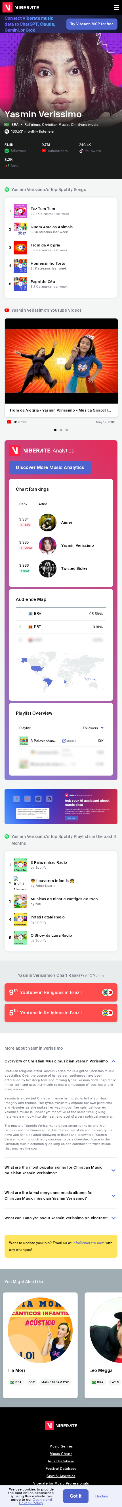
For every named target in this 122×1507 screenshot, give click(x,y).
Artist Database (61, 1461)
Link (64, 741)
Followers (90, 728)
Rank (23, 504)
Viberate (20, 7)
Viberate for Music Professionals (61, 1483)
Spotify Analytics (61, 1476)
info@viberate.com (89, 1243)
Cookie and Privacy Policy (35, 1501)
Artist (43, 504)
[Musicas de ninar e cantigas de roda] (20, 901)
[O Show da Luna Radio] (20, 938)
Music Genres (61, 1446)
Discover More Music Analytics (50, 467)
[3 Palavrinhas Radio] (20, 865)
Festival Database (61, 1468)
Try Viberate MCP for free (92, 24)
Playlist (25, 728)
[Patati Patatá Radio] (20, 919)
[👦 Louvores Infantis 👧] (20, 883)
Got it (76, 1496)
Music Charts (61, 1454)
